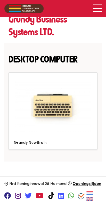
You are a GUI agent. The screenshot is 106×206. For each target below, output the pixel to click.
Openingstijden (87, 183)
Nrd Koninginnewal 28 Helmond (38, 183)
